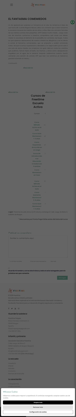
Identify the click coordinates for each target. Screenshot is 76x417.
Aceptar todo (38, 402)
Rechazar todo (38, 407)
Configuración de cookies (38, 412)
